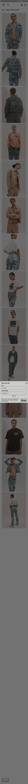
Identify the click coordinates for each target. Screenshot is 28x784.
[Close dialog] (26, 383)
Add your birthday (4, 390)
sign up (14, 396)
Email (2, 385)
